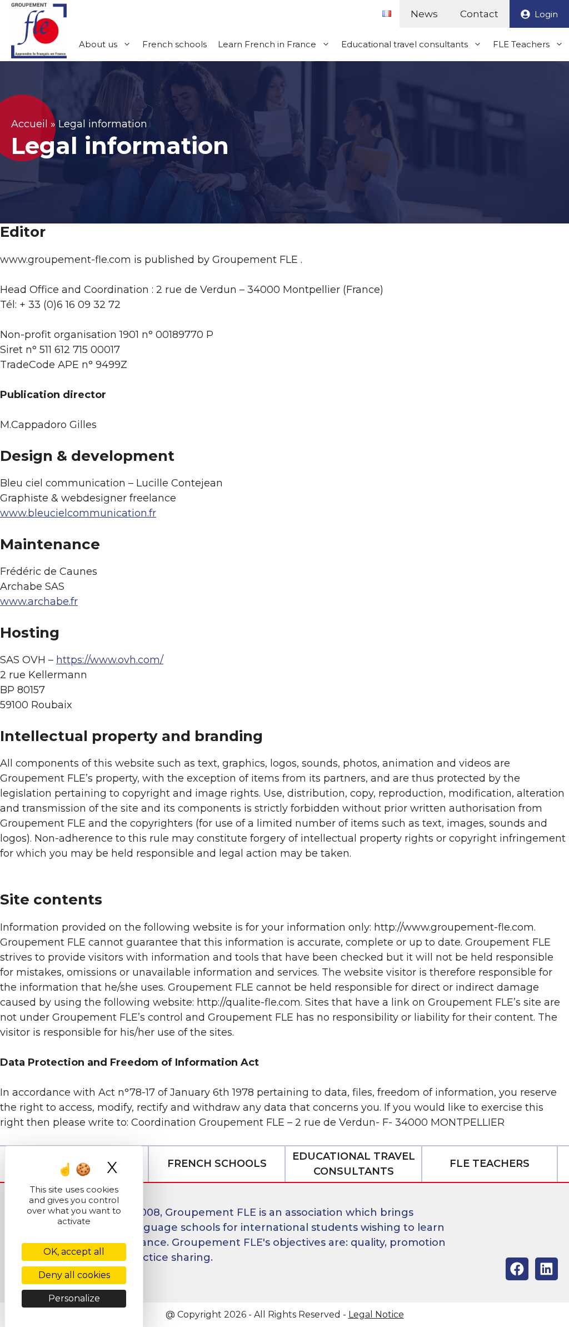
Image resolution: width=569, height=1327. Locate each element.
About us (98, 44)
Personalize (74, 1298)
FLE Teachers (521, 44)
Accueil (29, 124)
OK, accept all (73, 1251)
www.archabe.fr (39, 601)
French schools (174, 44)
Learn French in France (267, 44)
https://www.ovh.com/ (109, 660)
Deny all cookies (74, 1275)
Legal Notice (376, 1314)
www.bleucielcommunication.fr (78, 513)
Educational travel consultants (404, 44)
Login (546, 14)
